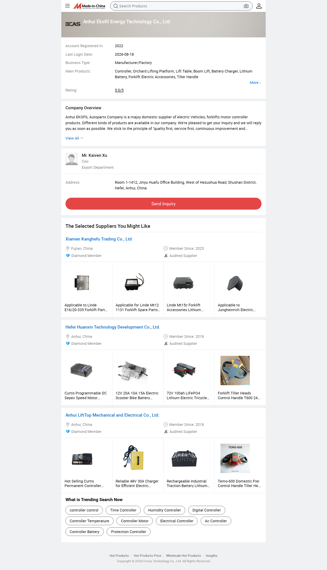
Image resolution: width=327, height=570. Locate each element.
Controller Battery (84, 531)
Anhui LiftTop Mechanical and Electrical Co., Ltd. (112, 415)
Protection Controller (128, 531)
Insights (211, 555)
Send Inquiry (163, 204)
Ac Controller (216, 520)
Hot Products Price (147, 555)
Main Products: (78, 71)
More (254, 83)
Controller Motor (135, 520)
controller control (84, 510)
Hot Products (119, 555)
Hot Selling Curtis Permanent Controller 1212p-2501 (83, 486)
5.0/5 (119, 90)
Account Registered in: (84, 45)
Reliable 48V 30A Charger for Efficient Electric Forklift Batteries (137, 486)
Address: (72, 182)
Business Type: (77, 62)
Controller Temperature (89, 520)
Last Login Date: (79, 54)
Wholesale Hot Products (183, 555)
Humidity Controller (164, 510)
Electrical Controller (176, 520)
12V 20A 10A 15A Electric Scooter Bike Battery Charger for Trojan (137, 397)
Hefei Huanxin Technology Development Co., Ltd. (112, 327)
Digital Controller (206, 510)
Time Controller (123, 510)
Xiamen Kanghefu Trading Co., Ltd (98, 239)
